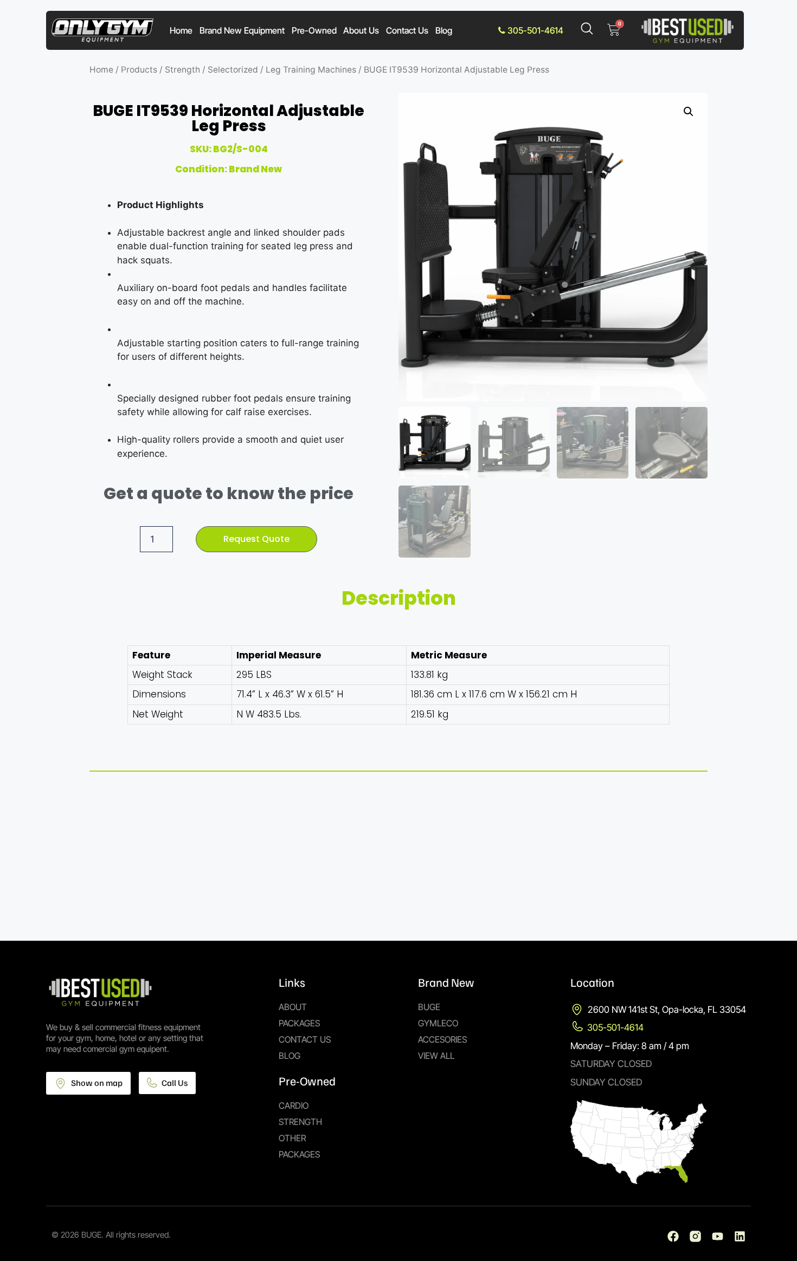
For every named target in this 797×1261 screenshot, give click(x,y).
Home (181, 30)
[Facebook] (673, 1236)
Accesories (442, 1039)
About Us (361, 30)
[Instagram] (695, 1236)
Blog (443, 30)
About (293, 1006)
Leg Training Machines (311, 69)
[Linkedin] (739, 1236)
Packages (299, 1023)
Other (292, 1138)
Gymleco (438, 1023)
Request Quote (256, 539)
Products (139, 69)
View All (436, 1055)
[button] (688, 111)
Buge (429, 1006)
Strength (182, 69)
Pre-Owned (314, 30)
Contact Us (407, 30)
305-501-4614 (534, 30)
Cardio (293, 1105)
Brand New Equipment (242, 30)
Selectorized (233, 69)
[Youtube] (717, 1236)
